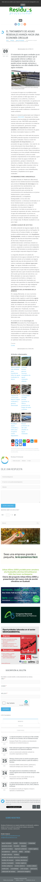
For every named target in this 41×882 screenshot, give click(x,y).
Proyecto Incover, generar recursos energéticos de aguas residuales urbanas (25, 374)
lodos (26, 450)
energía (18, 450)
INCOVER (21, 117)
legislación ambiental (20, 849)
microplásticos (6, 851)
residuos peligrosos (7, 866)
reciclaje (27, 851)
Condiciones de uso (30, 880)
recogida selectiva (7, 854)
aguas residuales (28, 448)
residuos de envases (7, 860)
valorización (14, 452)
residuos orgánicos (21, 863)
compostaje (32, 843)
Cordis (13, 345)
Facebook (15, 24)
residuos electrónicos (21, 860)
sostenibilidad (14, 868)
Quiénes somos (19, 880)
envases (23, 846)
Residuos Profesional (18, 448)
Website (24, 460)
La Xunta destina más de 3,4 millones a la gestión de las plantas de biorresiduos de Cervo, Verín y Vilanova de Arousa (24, 784)
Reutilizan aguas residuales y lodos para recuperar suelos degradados (14, 429)
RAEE (21, 851)
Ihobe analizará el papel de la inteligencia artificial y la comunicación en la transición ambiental (24, 748)
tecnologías (36, 450)
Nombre (3, 686)
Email (3, 678)
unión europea (24, 868)
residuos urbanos (31, 866)
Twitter (18, 24)
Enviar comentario (8, 505)
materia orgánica (33, 849)
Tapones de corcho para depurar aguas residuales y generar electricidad (15, 400)
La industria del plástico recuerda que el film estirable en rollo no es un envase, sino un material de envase (24, 737)
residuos (30, 450)
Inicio (7, 40)
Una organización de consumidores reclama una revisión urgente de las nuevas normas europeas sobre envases (24, 772)
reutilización (5, 868)
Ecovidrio (16, 846)
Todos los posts (16, 460)
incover (22, 450)
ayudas (15, 843)
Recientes (20, 721)
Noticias (12, 40)
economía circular (7, 846)
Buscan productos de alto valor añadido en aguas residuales (25, 428)
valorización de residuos (8, 871)
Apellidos (4, 693)
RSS (25, 24)
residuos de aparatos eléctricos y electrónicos (14, 857)
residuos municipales (8, 863)
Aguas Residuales (20, 40)
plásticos (14, 851)
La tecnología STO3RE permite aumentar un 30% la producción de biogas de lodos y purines (26, 402)
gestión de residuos (7, 849)
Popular (20, 726)
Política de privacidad (8, 880)
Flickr (21, 24)
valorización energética (23, 871)
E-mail (29, 460)
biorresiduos (23, 843)
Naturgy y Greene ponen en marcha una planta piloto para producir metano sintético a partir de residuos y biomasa (24, 760)
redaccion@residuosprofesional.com (10, 835)
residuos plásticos (20, 866)
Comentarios (20, 730)
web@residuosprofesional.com (9, 837)
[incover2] (25, 86)
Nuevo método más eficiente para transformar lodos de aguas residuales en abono (15, 373)
